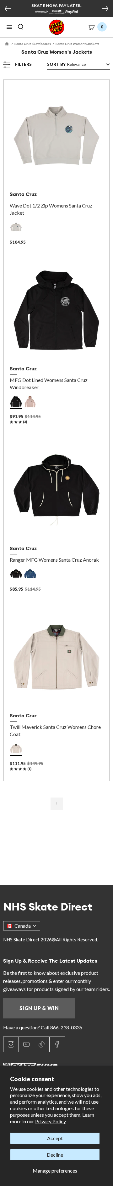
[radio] (16, 227)
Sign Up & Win (39, 1008)
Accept (55, 1138)
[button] (9, 27)
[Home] (7, 44)
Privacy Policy (50, 1121)
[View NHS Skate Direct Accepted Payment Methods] (56, 12)
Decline (55, 1155)
